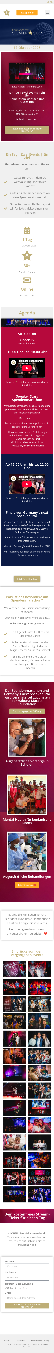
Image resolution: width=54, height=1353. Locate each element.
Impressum (20, 1340)
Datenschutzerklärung (39, 1340)
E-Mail (8, 1293)
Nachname (10, 1272)
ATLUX (19, 382)
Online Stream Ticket (18, 1288)
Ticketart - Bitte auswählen (19, 1284)
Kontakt (7, 1340)
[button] (47, 12)
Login (50, 1)
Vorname (10, 1261)
